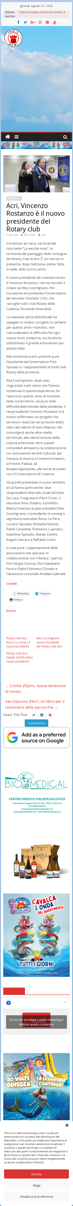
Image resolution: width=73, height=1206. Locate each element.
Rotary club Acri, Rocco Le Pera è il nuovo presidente (18, 642)
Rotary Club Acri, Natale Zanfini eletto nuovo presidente (19, 657)
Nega (36, 1185)
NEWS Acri (14, 198)
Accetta (36, 1174)
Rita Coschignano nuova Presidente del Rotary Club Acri (49, 642)
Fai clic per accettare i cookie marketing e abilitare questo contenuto (36, 1022)
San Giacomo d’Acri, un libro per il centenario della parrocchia (34, 704)
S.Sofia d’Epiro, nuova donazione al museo (35, 688)
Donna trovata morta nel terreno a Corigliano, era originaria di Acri (42, 14)
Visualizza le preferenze (36, 1196)
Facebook (14, 990)
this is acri (30, 234)
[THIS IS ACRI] (7, 137)
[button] (67, 1125)
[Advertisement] (36, 93)
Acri (44, 234)
